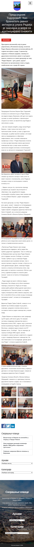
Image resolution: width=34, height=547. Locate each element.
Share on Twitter (8, 426)
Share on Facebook (3, 426)
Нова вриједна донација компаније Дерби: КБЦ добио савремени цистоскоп (15, 445)
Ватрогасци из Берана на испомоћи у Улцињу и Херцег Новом (15, 438)
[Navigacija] (30, 3)
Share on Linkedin (13, 426)
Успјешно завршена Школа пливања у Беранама (16, 452)
